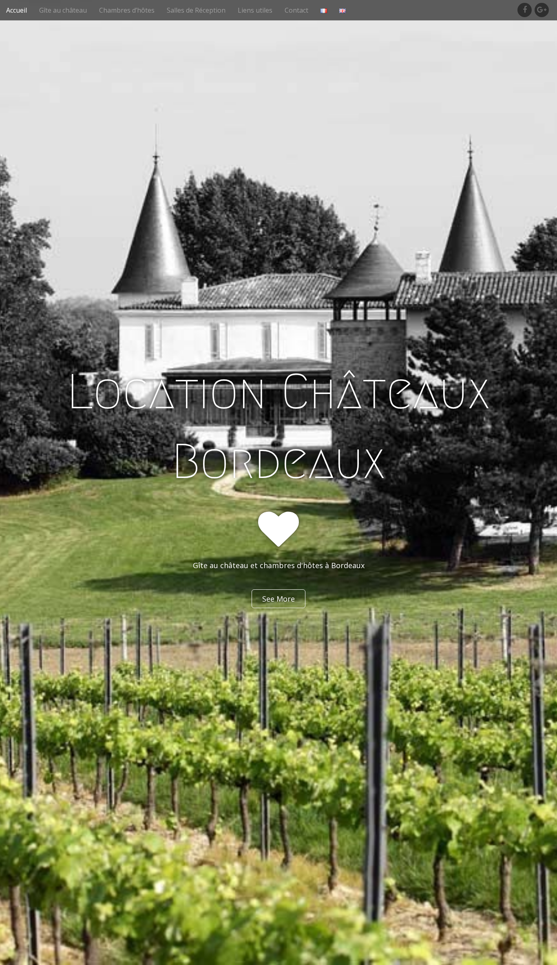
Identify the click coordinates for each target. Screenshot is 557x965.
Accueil (16, 10)
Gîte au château (63, 10)
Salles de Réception (196, 10)
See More (278, 599)
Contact (296, 10)
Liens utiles (255, 10)
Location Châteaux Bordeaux (278, 426)
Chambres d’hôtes (127, 10)
